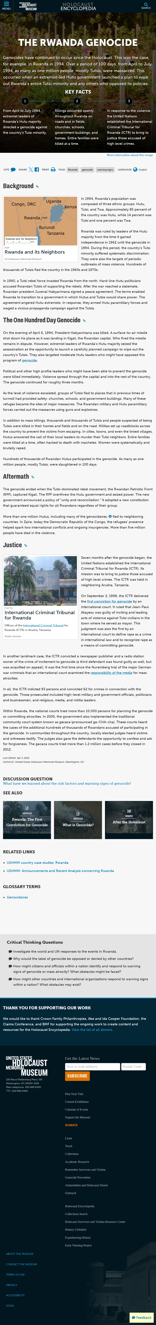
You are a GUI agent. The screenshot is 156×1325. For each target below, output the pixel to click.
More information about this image (130, 155)
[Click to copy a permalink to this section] (37, 186)
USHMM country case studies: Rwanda (37, 863)
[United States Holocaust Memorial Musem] (26, 1066)
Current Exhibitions (77, 1101)
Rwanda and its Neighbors (35, 252)
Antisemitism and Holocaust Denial (86, 1185)
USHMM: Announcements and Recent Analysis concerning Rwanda (60, 871)
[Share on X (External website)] (31, 170)
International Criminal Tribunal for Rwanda (40, 615)
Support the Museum (77, 1117)
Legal (10, 1305)
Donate (71, 1125)
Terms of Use (15, 1274)
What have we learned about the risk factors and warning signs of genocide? (67, 783)
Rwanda (72, 169)
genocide (87, 169)
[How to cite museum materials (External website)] (13, 170)
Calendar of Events (76, 1109)
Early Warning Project (78, 1245)
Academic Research (77, 1161)
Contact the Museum (21, 1264)
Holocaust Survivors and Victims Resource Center (95, 1221)
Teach (68, 1146)
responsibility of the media (111, 673)
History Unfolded (75, 1229)
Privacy (11, 1285)
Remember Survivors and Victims (85, 1169)
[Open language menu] (135, 170)
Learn (68, 1138)
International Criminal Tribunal (43, 625)
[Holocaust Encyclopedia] (78, 6)
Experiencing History (78, 1237)
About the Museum (19, 1254)
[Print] (53, 170)
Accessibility (15, 1295)
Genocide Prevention (77, 1177)
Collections (72, 1153)
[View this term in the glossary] (110, 516)
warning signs (105, 169)
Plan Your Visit (74, 1094)
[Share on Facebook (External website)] (37, 170)
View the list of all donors (92, 1030)
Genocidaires (17, 897)
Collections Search (76, 1214)
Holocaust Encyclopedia (79, 1206)
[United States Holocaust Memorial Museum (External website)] (28, 6)
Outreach (70, 1193)
